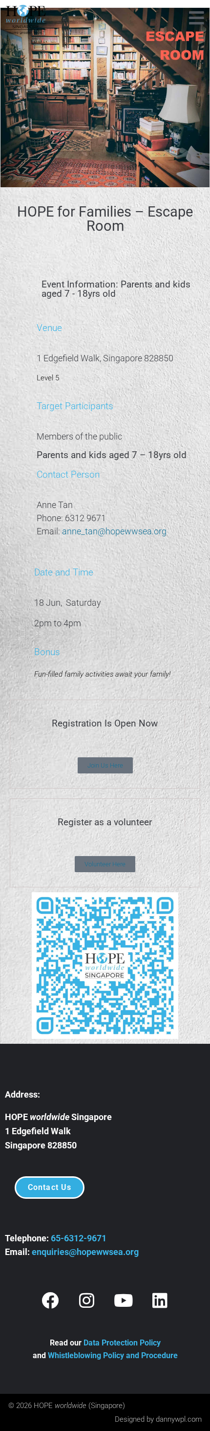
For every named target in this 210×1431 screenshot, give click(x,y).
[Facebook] (50, 1300)
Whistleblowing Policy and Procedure (113, 1355)
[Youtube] (123, 1300)
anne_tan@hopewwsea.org (115, 531)
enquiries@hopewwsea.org (85, 1252)
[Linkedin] (160, 1300)
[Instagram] (87, 1300)
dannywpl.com (179, 1419)
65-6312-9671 (78, 1238)
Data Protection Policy (122, 1342)
